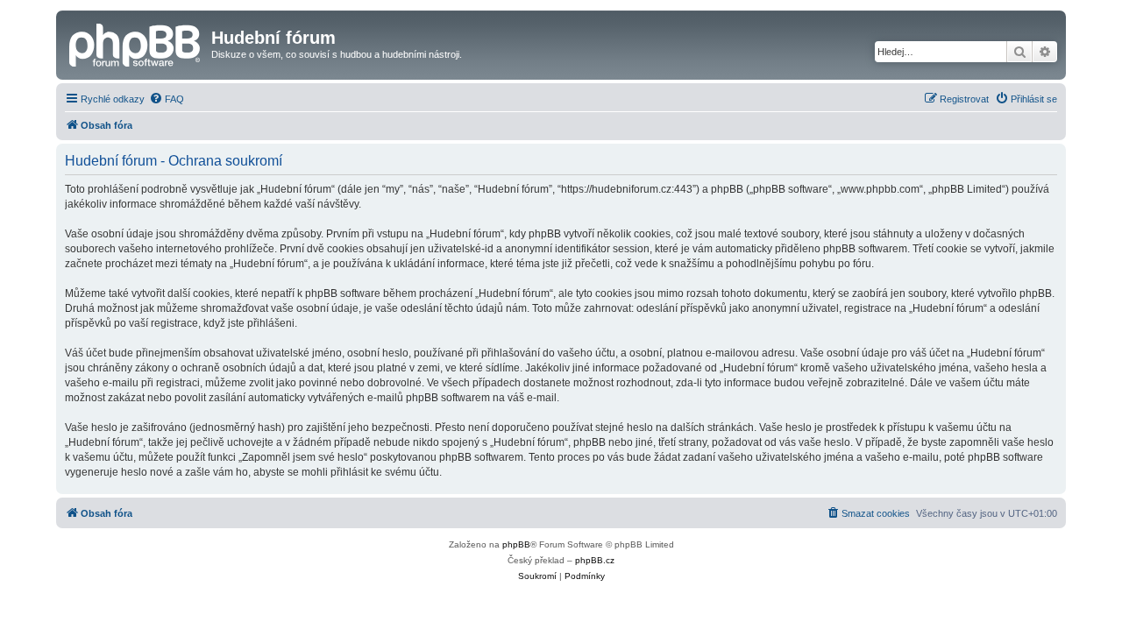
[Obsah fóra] (135, 43)
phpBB (516, 544)
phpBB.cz (594, 560)
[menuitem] (166, 99)
